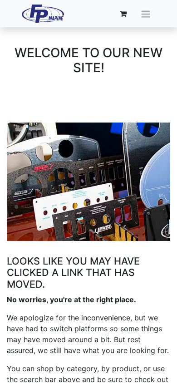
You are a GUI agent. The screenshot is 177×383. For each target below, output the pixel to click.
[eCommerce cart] (123, 14)
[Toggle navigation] (145, 14)
